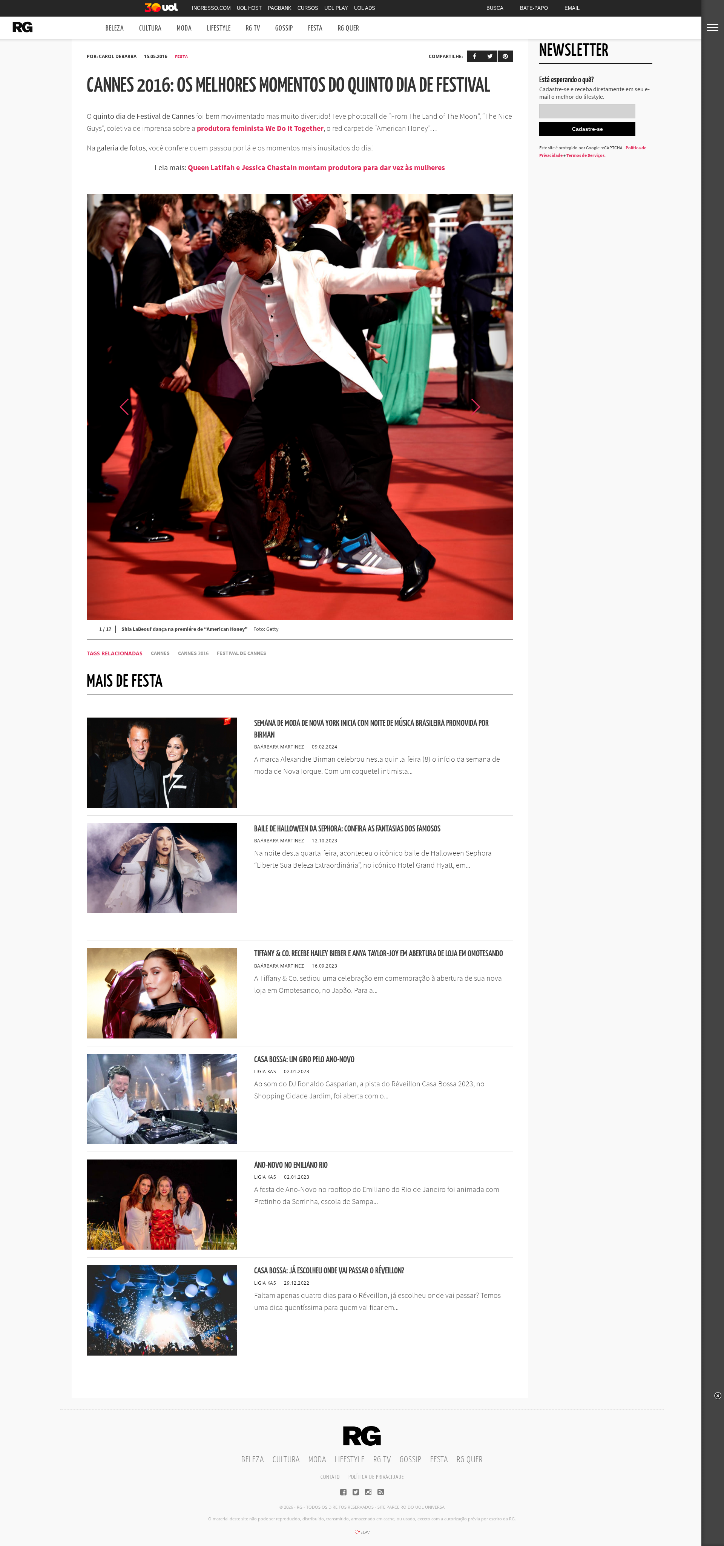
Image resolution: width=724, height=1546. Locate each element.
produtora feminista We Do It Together (260, 128)
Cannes (160, 653)
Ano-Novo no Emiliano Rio (291, 1165)
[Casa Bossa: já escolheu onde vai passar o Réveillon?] (162, 1353)
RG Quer (348, 28)
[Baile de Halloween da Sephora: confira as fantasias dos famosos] (162, 911)
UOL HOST (249, 8)
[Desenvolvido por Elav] (362, 1534)
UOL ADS (364, 8)
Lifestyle (219, 28)
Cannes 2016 (193, 653)
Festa (315, 28)
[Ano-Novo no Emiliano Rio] (162, 1247)
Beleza (115, 28)
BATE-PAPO (534, 8)
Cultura (150, 28)
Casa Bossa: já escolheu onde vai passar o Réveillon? (329, 1271)
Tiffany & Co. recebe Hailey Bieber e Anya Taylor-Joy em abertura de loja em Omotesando (378, 953)
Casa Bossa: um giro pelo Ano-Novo (304, 1059)
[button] (494, 407)
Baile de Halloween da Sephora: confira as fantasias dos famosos (347, 829)
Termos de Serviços (585, 155)
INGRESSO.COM (211, 8)
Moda (184, 28)
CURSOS (308, 8)
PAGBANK (279, 8)
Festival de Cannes (241, 653)
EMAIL (572, 8)
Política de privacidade (376, 1477)
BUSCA (494, 8)
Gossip (284, 28)
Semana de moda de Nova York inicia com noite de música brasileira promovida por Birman (371, 729)
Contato (330, 1477)
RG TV (253, 28)
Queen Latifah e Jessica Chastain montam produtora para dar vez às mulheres (316, 167)
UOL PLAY (336, 8)
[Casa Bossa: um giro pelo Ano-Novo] (162, 1142)
